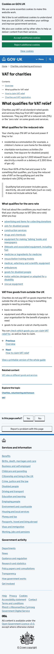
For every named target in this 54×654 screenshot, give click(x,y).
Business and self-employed (16, 466)
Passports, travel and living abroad (19, 521)
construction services (15, 230)
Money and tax (9, 516)
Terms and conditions (13, 603)
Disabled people (10, 486)
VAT (3, 397)
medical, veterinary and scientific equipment (27, 263)
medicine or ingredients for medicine (23, 254)
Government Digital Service (16, 610)
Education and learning (13, 496)
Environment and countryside (17, 506)
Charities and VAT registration (18, 97)
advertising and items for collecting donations (27, 221)
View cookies (27, 51)
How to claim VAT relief (15, 93)
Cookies (23, 595)
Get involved (8, 583)
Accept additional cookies (27, 37)
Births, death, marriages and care (19, 461)
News (5, 553)
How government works (14, 578)
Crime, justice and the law (15, 481)
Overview (9, 85)
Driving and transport (13, 491)
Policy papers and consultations (18, 568)
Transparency (9, 573)
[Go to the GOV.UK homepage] (12, 59)
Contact (33, 599)
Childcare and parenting (14, 471)
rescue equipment (13, 284)
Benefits (6, 456)
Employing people (11, 501)
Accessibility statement (14, 599)
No (41, 418)
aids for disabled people (16, 225)
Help (4, 595)
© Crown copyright (27, 647)
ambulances (10, 267)
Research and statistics (14, 563)
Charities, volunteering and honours (26, 66)
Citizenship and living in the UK (17, 476)
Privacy (13, 595)
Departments (9, 548)
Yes (30, 418)
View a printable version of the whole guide (24, 359)
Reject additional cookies (27, 44)
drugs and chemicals (15, 234)
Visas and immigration (13, 526)
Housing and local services (15, 511)
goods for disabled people (17, 272)
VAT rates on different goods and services (19, 375)
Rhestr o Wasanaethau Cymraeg (18, 607)
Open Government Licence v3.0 (18, 623)
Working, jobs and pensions (16, 531)
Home (4, 66)
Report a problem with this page (27, 428)
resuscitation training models (19, 258)
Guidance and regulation (14, 558)
